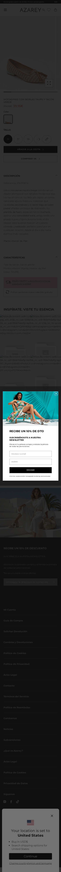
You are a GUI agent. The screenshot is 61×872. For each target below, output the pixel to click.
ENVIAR (30, 470)
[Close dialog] (56, 393)
